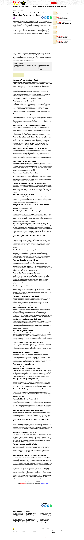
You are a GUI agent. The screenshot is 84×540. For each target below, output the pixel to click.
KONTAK (23, 531)
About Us (15, 531)
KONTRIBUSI (33, 531)
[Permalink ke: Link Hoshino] (14, 17)
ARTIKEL (58, 31)
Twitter (54, 530)
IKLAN (32, 533)
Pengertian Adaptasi (61, 28)
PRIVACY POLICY (16, 533)
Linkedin (45, 532)
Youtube (54, 532)
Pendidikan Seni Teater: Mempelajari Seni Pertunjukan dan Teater (31, 67)
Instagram (64, 530)
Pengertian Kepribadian (62, 42)
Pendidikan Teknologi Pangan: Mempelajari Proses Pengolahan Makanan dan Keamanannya (19, 521)
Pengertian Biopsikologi (62, 18)
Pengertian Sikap (61, 32)
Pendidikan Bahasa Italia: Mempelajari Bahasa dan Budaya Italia (19, 67)
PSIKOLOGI (59, 12)
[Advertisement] (32, 43)
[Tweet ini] (45, 17)
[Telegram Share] (48, 17)
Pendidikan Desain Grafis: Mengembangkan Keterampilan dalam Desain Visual (44, 67)
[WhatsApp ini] (51, 17)
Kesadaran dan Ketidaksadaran (64, 23)
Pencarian (54, 3)
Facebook (45, 530)
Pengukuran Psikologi (62, 37)
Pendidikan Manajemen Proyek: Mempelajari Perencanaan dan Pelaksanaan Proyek (45, 521)
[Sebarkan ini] (42, 17)
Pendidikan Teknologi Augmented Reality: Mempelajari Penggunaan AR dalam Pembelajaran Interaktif (32, 522)
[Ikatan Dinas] (20, 3)
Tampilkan (20, 75)
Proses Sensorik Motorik (62, 13)
